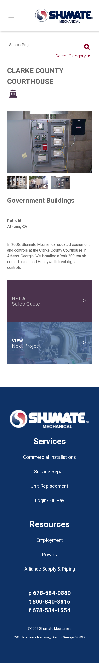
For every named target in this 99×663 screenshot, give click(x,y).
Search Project (21, 45)
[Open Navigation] (11, 15)
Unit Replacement (49, 486)
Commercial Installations (49, 457)
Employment (49, 540)
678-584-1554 (51, 610)
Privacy (49, 554)
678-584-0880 (52, 593)
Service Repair (49, 471)
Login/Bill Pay (49, 500)
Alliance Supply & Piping (49, 569)
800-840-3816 (51, 601)
